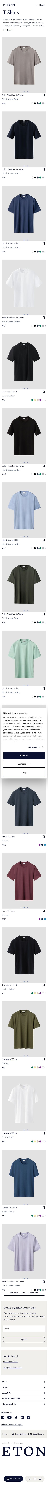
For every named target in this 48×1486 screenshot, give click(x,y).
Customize (22, 764)
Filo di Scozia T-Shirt (10, 244)
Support (5, 1387)
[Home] (24, 1451)
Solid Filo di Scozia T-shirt (13, 95)
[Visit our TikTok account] (16, 1417)
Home (41, 5)
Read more (8, 30)
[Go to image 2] (27, 91)
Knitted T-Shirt (8, 837)
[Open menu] (40, 1479)
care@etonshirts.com (12, 1367)
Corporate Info (9, 1404)
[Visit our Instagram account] (2, 1417)
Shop (4, 1382)
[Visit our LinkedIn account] (22, 1417)
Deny (24, 772)
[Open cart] (35, 1479)
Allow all (24, 755)
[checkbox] (43, 95)
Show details (34, 747)
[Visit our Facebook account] (28, 1417)
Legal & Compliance (11, 1399)
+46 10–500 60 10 (10, 1362)
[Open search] (29, 1479)
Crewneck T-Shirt (9, 392)
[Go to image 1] (24, 91)
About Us (6, 1393)
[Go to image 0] (21, 91)
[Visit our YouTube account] (9, 1417)
